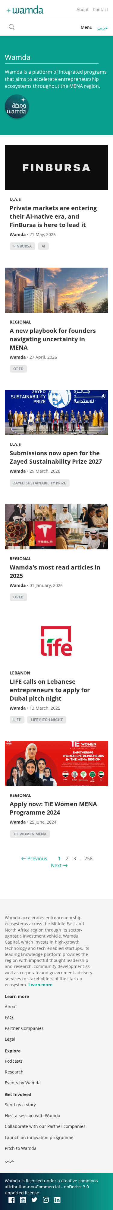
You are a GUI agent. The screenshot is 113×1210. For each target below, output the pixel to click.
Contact (100, 9)
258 (88, 858)
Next (56, 865)
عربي (102, 27)
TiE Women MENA (29, 834)
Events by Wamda (23, 1083)
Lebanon (20, 673)
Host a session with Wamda (32, 1115)
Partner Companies (24, 1028)
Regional (20, 322)
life (17, 719)
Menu (87, 27)
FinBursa (22, 246)
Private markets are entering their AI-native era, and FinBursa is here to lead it (53, 216)
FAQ (9, 1017)
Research (14, 1072)
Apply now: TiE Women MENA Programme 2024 (53, 808)
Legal (10, 1039)
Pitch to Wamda (20, 1148)
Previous (37, 858)
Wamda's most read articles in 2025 (55, 571)
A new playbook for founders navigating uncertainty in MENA (53, 339)
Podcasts (14, 1061)
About (83, 9)
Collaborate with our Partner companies (45, 1126)
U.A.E (15, 199)
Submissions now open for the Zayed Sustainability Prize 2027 (56, 457)
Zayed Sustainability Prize (39, 483)
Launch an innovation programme (39, 1137)
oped (18, 368)
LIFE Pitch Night (47, 719)
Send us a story (20, 1104)
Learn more (40, 984)
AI (43, 246)
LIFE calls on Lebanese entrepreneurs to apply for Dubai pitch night (50, 689)
